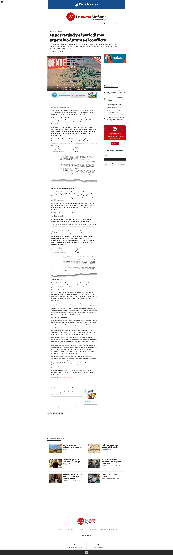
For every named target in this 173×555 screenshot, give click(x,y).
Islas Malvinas (62, 407)
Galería (95, 57)
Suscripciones (107, 23)
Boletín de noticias (115, 151)
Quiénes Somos (59, 530)
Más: (113, 23)
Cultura (89, 23)
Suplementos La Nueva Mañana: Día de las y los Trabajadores (110, 447)
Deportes (84, 23)
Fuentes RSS (103, 530)
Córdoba (61, 23)
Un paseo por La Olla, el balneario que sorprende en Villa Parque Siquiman (115, 99)
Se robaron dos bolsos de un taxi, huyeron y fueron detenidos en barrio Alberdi (115, 119)
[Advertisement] (74, 425)
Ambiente (100, 23)
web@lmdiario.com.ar (98, 547)
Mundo (79, 23)
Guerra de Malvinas (52, 407)
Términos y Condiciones (77, 530)
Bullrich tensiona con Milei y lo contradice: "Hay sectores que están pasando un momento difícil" (116, 105)
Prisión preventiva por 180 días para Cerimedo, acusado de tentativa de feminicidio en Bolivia (116, 112)
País (65, 23)
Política (69, 23)
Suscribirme (115, 159)
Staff (67, 530)
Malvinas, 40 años (72, 407)
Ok (86, 552)
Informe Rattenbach (67, 378)
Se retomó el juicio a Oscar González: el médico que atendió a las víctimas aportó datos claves (116, 92)
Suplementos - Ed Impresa (56, 31)
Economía (74, 23)
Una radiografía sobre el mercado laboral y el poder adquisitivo (111, 462)
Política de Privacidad (91, 530)
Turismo (95, 23)
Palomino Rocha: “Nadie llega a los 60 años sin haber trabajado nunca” (73, 476)
